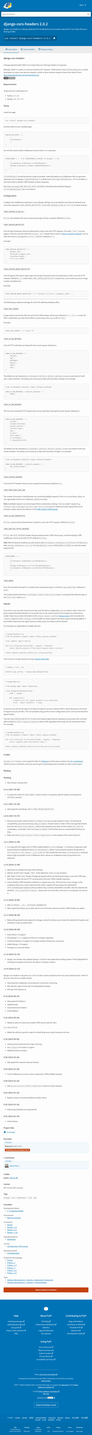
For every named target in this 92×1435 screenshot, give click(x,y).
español (17, 1418)
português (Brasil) (40, 1418)
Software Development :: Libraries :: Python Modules (27, 1282)
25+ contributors (76, 761)
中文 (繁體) (84, 1418)
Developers (11, 1239)
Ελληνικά (60, 1418)
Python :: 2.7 (12, 1265)
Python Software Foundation (48, 1391)
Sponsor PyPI (76, 1330)
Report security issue (46, 1350)
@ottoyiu (45, 761)
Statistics (46, 1327)
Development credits (75, 1333)
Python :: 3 (11, 1268)
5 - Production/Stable (15, 1211)
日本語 (31, 1418)
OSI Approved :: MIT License (17, 1246)
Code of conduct (45, 1353)
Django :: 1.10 (12, 1232)
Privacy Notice (45, 1356)
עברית (44, 1420)
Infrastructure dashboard (45, 1324)
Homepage (11, 1132)
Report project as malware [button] (46, 1290)
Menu (82, 5)
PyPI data (8, 1143)
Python (10, 1260)
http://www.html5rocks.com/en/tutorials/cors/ (21, 75)
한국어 (58, 1420)
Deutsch (67, 1418)
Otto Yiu (13, 1178)
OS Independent (13, 1253)
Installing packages (15, 1321)
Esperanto (51, 1420)
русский (37, 1420)
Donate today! (46, 1381)
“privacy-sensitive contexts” (71, 233)
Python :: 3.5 (12, 1270)
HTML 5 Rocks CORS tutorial (47, 509)
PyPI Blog (45, 1321)
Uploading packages (15, 1324)
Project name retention (15, 1330)
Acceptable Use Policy (45, 1359)
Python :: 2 (11, 1262)
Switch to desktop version (46, 1405)
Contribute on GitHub (75, 1324)
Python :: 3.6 (12, 1273)
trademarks (64, 1385)
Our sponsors (46, 1333)
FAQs (16, 1333)
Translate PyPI (75, 1327)
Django (10, 1224)
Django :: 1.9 (12, 1230)
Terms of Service (45, 1347)
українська (51, 1418)
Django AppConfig (42, 659)
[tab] (11, 49)
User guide (15, 1327)
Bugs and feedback (76, 1321)
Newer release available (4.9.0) (17, 1150)
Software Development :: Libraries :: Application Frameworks (30, 1280)
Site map (46, 1394)
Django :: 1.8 (12, 1227)
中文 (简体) (75, 1418)
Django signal (64, 616)
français (24, 1418)
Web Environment (14, 1217)
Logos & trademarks (46, 1330)
